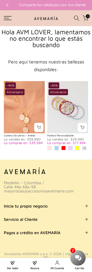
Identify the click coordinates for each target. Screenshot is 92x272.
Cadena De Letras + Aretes (19, 135)
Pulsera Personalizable (60, 135)
